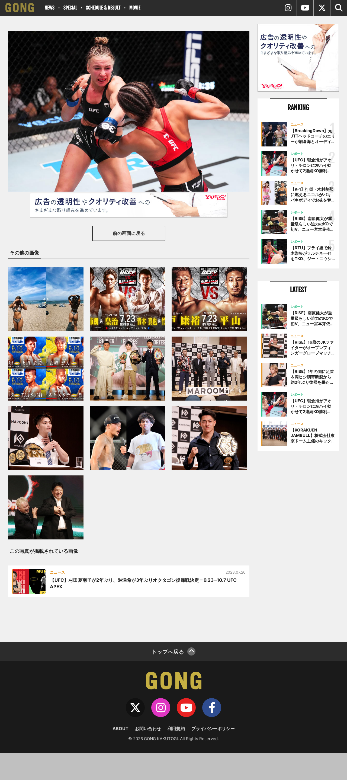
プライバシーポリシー (213, 728)
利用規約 (176, 728)
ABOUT (120, 728)
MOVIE (134, 8)
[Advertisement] (298, 544)
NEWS (49, 8)
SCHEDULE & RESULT (103, 8)
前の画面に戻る (129, 233)
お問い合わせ (148, 728)
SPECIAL (70, 8)
